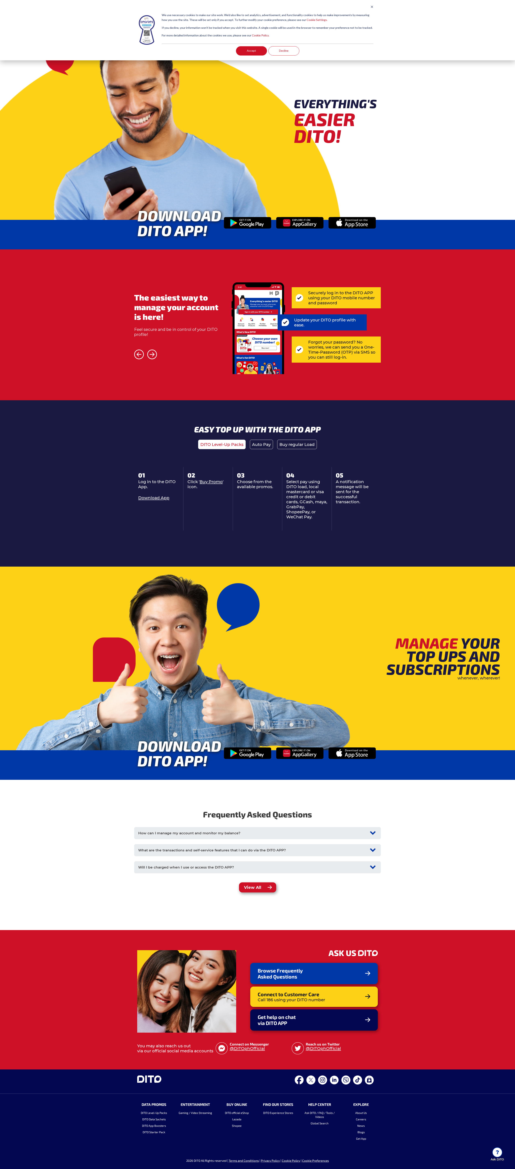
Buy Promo (211, 481)
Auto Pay (261, 444)
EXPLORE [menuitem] (361, 1104)
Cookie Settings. (317, 20)
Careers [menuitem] (361, 1119)
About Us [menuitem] (361, 1112)
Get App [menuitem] (361, 1138)
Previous (139, 354)
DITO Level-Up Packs (221, 444)
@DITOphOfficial (247, 1048)
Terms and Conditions (244, 1160)
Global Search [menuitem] (320, 1123)
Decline (283, 50)
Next (152, 354)
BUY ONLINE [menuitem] (237, 1104)
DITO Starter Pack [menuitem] (154, 1132)
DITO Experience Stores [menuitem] (278, 1112)
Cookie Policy (291, 1160)
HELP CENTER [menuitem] (319, 1104)
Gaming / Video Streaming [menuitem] (195, 1112)
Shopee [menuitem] (237, 1125)
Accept (251, 50)
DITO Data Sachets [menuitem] (154, 1119)
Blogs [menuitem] (361, 1132)
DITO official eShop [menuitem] (237, 1112)
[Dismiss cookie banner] (372, 7)
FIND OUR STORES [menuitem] (278, 1104)
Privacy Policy (270, 1160)
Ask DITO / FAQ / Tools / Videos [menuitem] (320, 1115)
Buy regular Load (297, 444)
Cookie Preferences (315, 1160)
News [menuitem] (361, 1125)
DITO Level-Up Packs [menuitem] (154, 1112)
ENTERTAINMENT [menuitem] (195, 1104)
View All (252, 887)
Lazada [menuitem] (236, 1119)
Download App (153, 497)
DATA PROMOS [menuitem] (154, 1104)
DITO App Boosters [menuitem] (154, 1125)
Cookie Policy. (260, 35)
